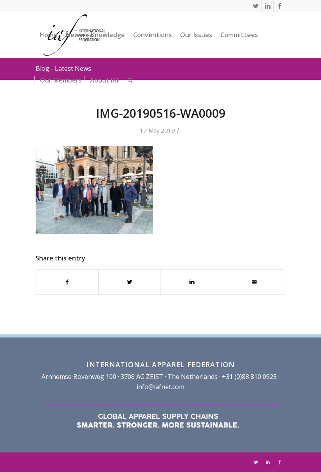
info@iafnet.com (160, 386)
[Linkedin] (267, 6)
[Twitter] (255, 6)
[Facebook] (279, 6)
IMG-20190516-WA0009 (160, 113)
